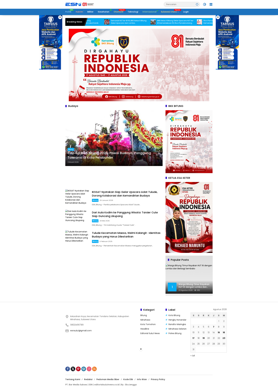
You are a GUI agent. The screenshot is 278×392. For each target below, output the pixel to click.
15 (219, 332)
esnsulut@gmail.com (81, 330)
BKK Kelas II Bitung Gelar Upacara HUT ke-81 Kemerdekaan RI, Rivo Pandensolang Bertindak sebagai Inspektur (157, 21)
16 (224, 332)
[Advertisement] (114, 177)
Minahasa (145, 319)
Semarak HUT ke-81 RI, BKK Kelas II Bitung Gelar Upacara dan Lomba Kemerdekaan (111, 21)
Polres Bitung (175, 333)
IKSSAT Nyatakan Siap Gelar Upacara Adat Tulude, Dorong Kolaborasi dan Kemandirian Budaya (125, 193)
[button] (197, 4)
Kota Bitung (174, 315)
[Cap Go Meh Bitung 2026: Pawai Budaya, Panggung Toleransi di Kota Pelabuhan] (114, 138)
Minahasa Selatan (177, 328)
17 (193, 338)
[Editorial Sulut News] (79, 4)
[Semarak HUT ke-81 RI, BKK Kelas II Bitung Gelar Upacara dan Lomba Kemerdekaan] (89, 22)
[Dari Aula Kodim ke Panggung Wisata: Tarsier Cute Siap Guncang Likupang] (77, 218)
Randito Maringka (177, 324)
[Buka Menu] (211, 4)
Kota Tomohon (148, 324)
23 (224, 338)
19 (204, 338)
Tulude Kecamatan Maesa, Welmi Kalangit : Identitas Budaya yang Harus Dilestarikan (126, 234)
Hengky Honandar (177, 319)
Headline (144, 328)
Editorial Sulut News (150, 333)
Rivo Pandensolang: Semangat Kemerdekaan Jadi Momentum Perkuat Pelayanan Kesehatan (203, 21)
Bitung (70, 149)
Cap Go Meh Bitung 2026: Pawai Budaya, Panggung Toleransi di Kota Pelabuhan (109, 155)
